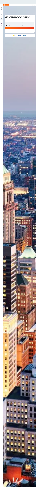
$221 (6, 16)
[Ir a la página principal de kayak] (6, 5)
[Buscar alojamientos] (1, 10)
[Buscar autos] (1, 12)
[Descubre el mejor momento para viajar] (1, 18)
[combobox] (19, 20)
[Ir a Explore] (1, 14)
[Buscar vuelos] (1, 8)
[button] (2, 5)
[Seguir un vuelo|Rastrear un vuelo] (1, 16)
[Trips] (1, 21)
